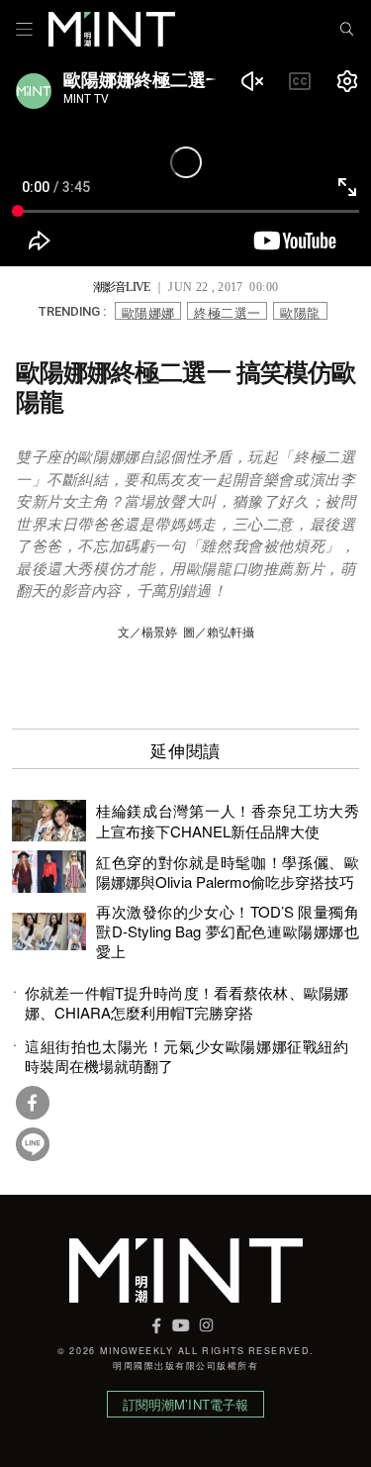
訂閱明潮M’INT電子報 (186, 1404)
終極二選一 (227, 311)
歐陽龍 (300, 311)
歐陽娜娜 (148, 311)
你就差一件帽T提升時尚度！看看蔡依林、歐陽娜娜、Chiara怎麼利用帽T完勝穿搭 (186, 1003)
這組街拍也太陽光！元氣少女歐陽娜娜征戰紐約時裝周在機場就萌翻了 (186, 1056)
